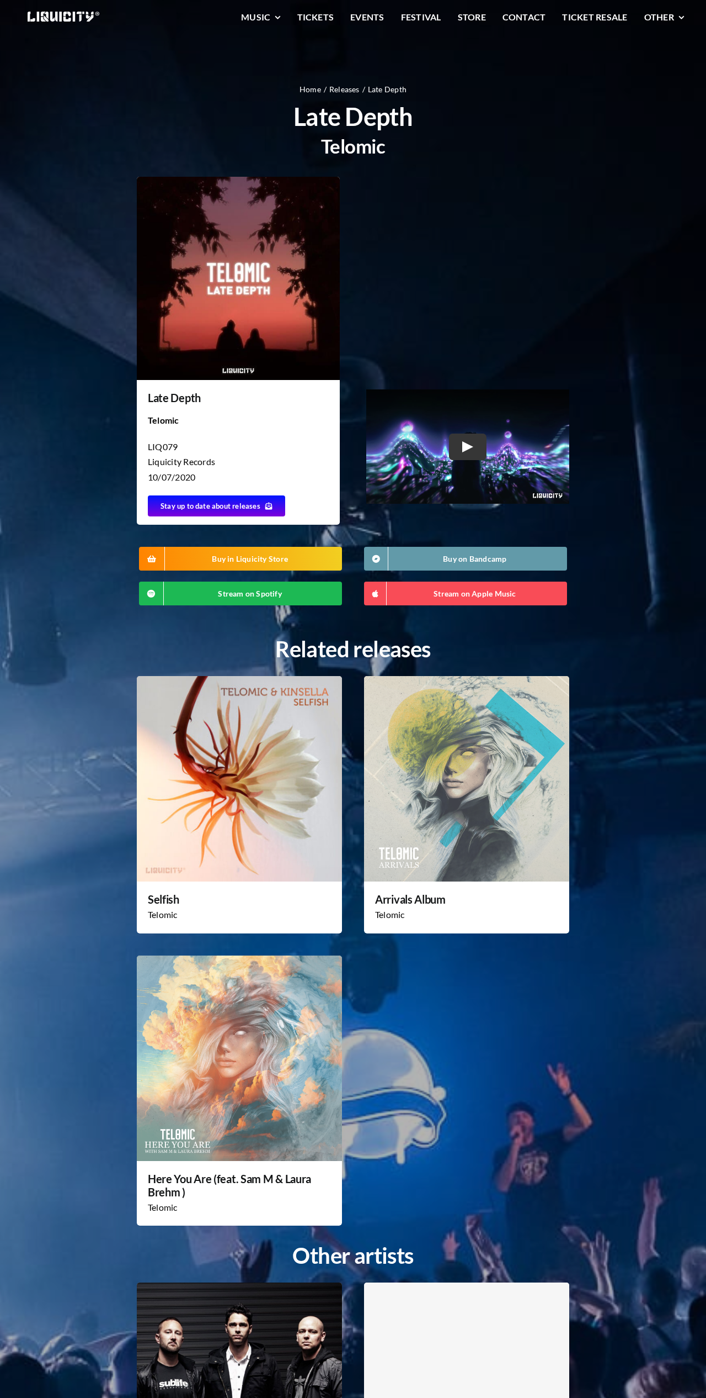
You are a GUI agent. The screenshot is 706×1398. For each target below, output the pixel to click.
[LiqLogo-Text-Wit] (63, 15)
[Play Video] (467, 446)
